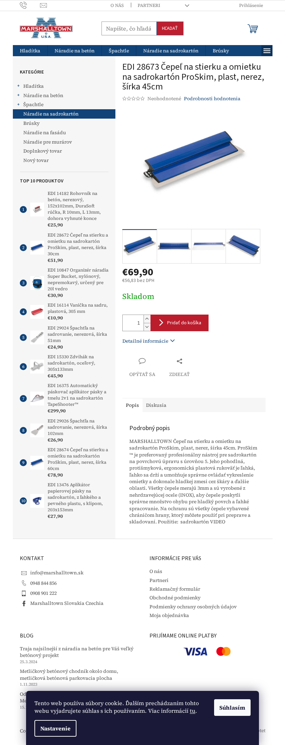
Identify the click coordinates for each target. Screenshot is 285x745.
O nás (117, 5)
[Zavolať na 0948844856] (30, 5)
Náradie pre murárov (47, 141)
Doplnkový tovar (42, 150)
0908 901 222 (43, 593)
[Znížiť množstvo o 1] (147, 327)
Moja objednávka (169, 615)
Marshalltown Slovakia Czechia (67, 603)
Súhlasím (232, 707)
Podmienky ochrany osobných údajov (193, 606)
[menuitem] (30, 50)
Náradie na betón (43, 95)
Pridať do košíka (184, 322)
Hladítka (33, 86)
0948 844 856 (43, 583)
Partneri (149, 5)
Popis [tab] (132, 405)
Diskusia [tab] (156, 405)
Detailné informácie (145, 340)
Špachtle (33, 104)
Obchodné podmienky (175, 597)
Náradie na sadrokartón (51, 113)
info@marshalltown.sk (56, 572)
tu (192, 710)
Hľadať (170, 28)
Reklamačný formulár (174, 588)
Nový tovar (36, 160)
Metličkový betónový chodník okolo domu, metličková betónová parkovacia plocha (69, 674)
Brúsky (31, 123)
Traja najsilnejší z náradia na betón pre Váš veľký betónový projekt (76, 652)
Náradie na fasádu (44, 132)
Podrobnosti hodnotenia (212, 98)
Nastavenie (55, 728)
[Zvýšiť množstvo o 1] (147, 319)
